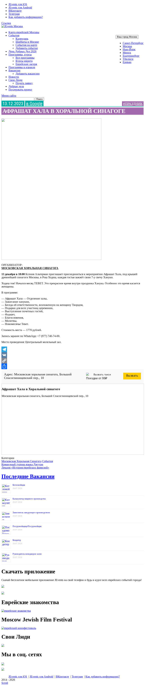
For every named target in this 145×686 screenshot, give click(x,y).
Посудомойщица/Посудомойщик (27, 526)
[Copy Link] (72, 361)
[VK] (72, 355)
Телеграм (14, 13)
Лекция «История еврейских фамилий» (25, 467)
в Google (34, 103)
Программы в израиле (21, 67)
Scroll (4, 682)
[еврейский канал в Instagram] (2, 670)
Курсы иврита (24, 60)
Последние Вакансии (27, 476)
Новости (13, 76)
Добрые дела (16, 86)
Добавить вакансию (28, 73)
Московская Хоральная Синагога (29, 268)
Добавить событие (27, 48)
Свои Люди (15, 80)
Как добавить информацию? (25, 17)
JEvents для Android (20, 7)
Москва (127, 46)
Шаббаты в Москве (27, 41)
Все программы (25, 57)
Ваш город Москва (127, 37)
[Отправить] (72, 366)
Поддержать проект (20, 89)
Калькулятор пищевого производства (29, 499)
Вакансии (14, 70)
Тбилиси (128, 58)
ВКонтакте (15, 10)
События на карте (26, 44)
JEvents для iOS (17, 4)
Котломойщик (19, 485)
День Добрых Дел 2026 (22, 51)
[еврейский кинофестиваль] (18, 628)
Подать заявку (24, 83)
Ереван (127, 62)
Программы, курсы (20, 54)
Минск (127, 52)
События (13, 35)
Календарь (22, 38)
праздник (134, 104)
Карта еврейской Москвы (23, 32)
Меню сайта (8, 95)
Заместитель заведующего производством (31, 512)
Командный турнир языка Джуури (22, 464)
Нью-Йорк (129, 49)
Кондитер (17, 540)
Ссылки (6, 23)
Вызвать (132, 375)
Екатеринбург (131, 55)
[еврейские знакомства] (16, 610)
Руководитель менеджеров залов (27, 554)
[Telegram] (72, 349)
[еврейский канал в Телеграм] (2, 665)
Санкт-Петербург (133, 43)
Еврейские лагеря (26, 64)
